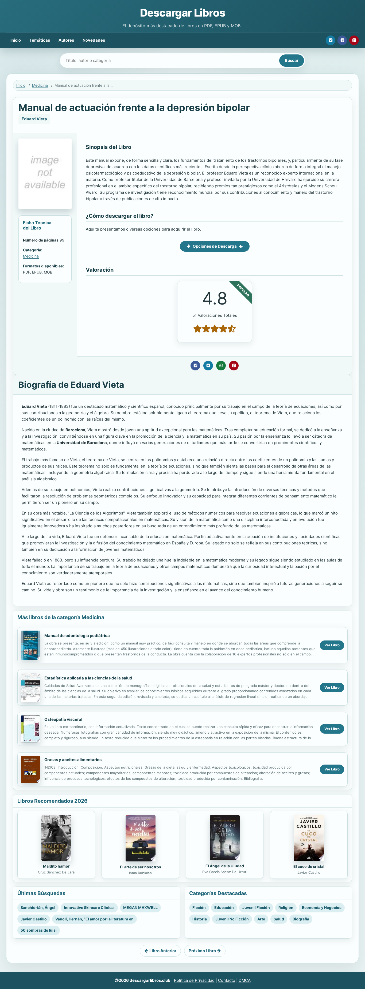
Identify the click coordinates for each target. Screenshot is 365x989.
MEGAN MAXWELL (140, 907)
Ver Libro (332, 645)
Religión (285, 907)
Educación (224, 907)
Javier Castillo (34, 919)
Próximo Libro (202, 950)
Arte (261, 919)
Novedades (94, 40)
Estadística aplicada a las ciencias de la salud (88, 678)
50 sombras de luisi (39, 930)
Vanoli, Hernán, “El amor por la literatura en (94, 919)
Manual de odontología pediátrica (77, 635)
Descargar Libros (182, 12)
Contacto (226, 980)
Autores (66, 40)
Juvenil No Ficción (232, 919)
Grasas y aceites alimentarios (73, 759)
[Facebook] (342, 40)
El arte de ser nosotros (140, 867)
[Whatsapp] (221, 365)
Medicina (40, 85)
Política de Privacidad (194, 980)
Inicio (15, 40)
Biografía (301, 919)
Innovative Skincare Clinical (89, 907)
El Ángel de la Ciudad (224, 866)
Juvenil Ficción (256, 907)
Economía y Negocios (321, 907)
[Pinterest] (354, 40)
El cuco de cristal (308, 866)
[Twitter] (330, 40)
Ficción (199, 907)
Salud (279, 919)
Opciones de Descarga (215, 246)
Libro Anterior (162, 950)
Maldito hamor (56, 866)
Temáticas (39, 40)
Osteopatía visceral (63, 719)
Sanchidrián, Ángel (38, 907)
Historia (199, 919)
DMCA (245, 980)
